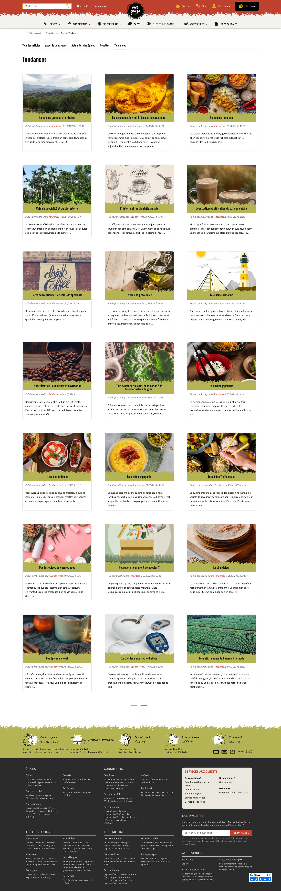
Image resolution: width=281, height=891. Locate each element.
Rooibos (66, 848)
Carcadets (85, 845)
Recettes (104, 45)
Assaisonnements (113, 838)
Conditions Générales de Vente (197, 784)
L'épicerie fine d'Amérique (115, 883)
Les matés (50, 848)
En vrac (85, 880)
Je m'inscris (241, 833)
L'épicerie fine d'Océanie (115, 874)
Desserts (40, 798)
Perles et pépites (118, 861)
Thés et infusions (164, 24)
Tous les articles (31, 45)
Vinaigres (115, 842)
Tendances (120, 45)
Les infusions (77, 842)
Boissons (49, 798)
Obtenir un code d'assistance (233, 792)
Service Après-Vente (195, 797)
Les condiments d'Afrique (115, 811)
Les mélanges (70, 857)
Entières (77, 792)
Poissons (38, 795)
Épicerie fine (111, 24)
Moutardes (116, 845)
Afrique (36, 877)
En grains (156, 792)
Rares (39, 779)
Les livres (186, 863)
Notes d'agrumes (85, 861)
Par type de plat (34, 791)
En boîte (66, 880)
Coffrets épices (69, 782)
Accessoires (197, 24)
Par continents (33, 804)
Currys (29, 782)
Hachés (160, 795)
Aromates (108, 779)
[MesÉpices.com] (135, 10)
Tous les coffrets (70, 779)
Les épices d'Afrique (35, 808)
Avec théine (32, 838)
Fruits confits (129, 858)
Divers (54, 864)
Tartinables (154, 845)
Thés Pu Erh (39, 848)
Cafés (137, 24)
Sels (114, 782)
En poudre (67, 792)
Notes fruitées (69, 861)
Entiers (152, 795)
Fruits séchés (117, 785)
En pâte (66, 795)
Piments (47, 779)
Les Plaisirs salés (149, 838)
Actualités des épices (83, 45)
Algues (154, 848)
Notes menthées (70, 867)
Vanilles (37, 785)
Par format (68, 788)
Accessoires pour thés (193, 869)
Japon (35, 874)
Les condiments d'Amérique (117, 813)
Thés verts (50, 842)
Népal (28, 877)
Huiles (107, 842)
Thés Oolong (44, 845)
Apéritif (144, 864)
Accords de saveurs (55, 45)
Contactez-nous (193, 789)
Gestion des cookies (195, 802)
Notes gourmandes (73, 869)
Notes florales (69, 864)
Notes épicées (83, 864)
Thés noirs (39, 842)
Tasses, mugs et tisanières (37, 864)
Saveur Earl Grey (83, 870)
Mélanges (37, 782)
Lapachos (76, 848)
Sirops (107, 861)
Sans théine (69, 838)
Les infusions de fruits (75, 844)
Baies (116, 779)
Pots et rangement (227, 863)
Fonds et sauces (122, 848)
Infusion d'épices (236, 866)
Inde (42, 874)
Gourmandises (111, 854)
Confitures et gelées (113, 858)
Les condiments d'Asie (117, 816)
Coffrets (67, 775)
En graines (88, 792)
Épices (54, 24)
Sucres (131, 861)
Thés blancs (31, 845)
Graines (120, 782)
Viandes (29, 795)
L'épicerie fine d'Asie (123, 880)
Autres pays (46, 877)
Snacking (118, 788)
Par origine (31, 870)
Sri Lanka (49, 874)
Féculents (30, 798)
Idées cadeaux (228, 24)
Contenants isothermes (46, 861)
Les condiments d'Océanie (116, 822)
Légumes (48, 795)
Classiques (30, 779)
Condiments (80, 24)
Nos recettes (225, 782)
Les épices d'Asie (45, 811)
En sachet (76, 880)
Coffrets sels (84, 779)
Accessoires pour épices (231, 859)
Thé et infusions (39, 832)
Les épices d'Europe (42, 813)
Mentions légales (193, 793)
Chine (28, 874)
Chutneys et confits (150, 842)
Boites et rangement (35, 858)
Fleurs (106, 864)
